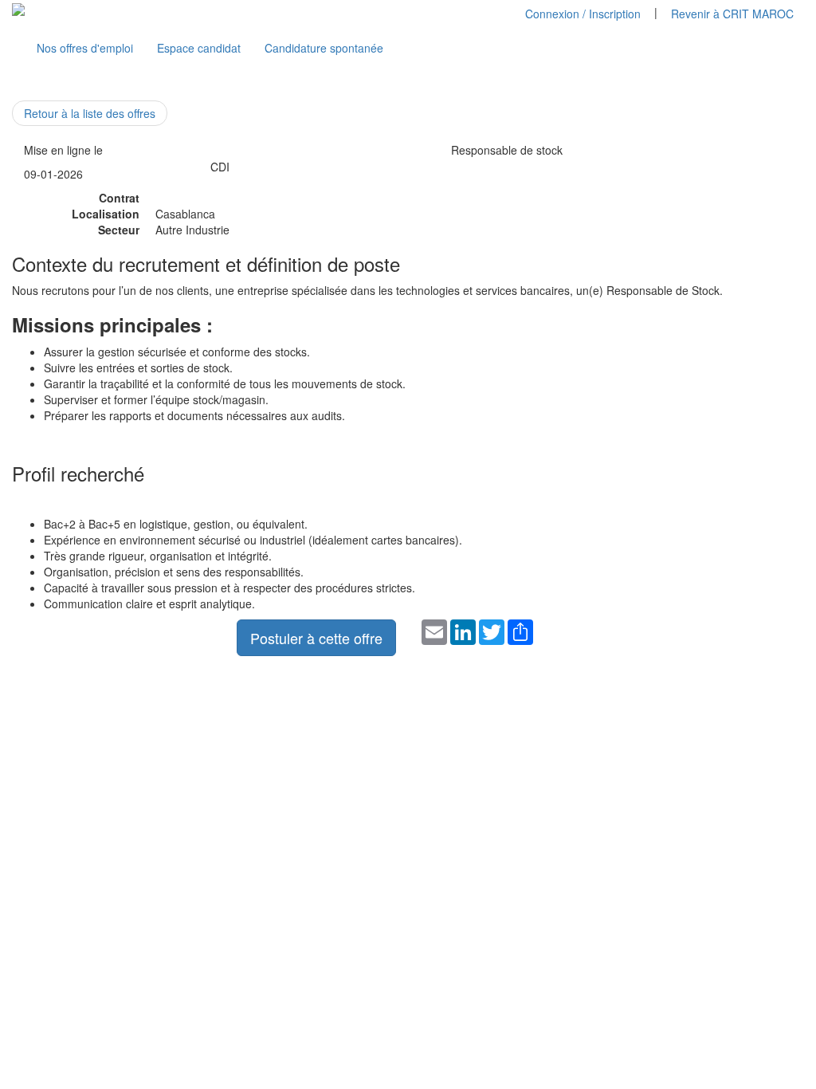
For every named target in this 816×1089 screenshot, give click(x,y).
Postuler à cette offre (316, 637)
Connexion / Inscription (583, 14)
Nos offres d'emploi (85, 48)
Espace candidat (199, 48)
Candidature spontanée (324, 48)
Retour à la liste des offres (89, 113)
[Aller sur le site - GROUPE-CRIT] (18, 8)
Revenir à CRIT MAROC (732, 14)
